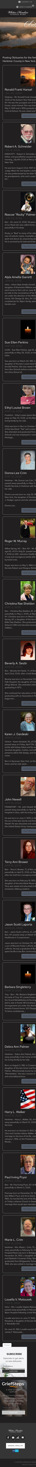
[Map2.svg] (18, 1438)
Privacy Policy (27, 1465)
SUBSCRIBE (13, 1371)
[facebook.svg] (8, 1438)
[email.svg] (13, 1437)
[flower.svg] (23, 1438)
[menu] (33, 6)
